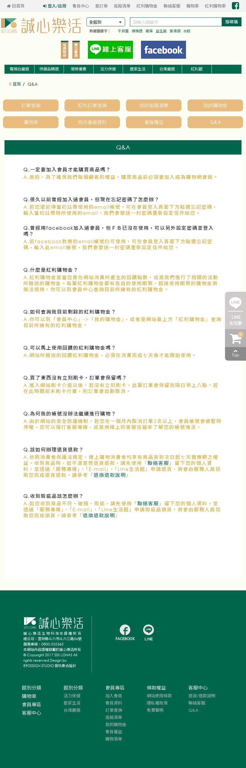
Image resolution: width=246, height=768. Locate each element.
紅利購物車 (215, 6)
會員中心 (80, 6)
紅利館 (196, 69)
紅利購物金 (147, 6)
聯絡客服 (172, 6)
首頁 (16, 84)
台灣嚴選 (167, 69)
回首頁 (18, 6)
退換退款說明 (110, 475)
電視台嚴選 (19, 69)
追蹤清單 (122, 6)
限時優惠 (78, 69)
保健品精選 (49, 69)
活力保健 (108, 69)
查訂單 (101, 6)
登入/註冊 (57, 6)
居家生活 (138, 69)
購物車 (192, 6)
